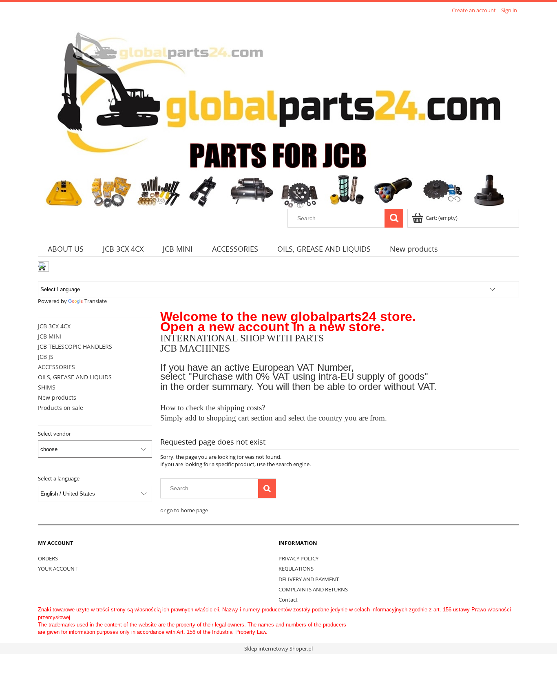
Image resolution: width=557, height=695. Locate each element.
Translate (95, 301)
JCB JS (45, 357)
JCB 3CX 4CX (54, 326)
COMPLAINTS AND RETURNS (313, 589)
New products (57, 397)
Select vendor (54, 433)
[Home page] (275, 112)
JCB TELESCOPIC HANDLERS (75, 346)
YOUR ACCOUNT (57, 568)
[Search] (394, 218)
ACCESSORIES (56, 367)
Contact (288, 599)
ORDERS (48, 558)
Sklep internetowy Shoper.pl (278, 648)
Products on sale (60, 408)
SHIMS (46, 387)
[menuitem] (65, 249)
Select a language (59, 478)
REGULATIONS (296, 568)
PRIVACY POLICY (298, 558)
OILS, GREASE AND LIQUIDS (75, 377)
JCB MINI (50, 336)
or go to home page (184, 510)
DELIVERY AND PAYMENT (308, 579)
